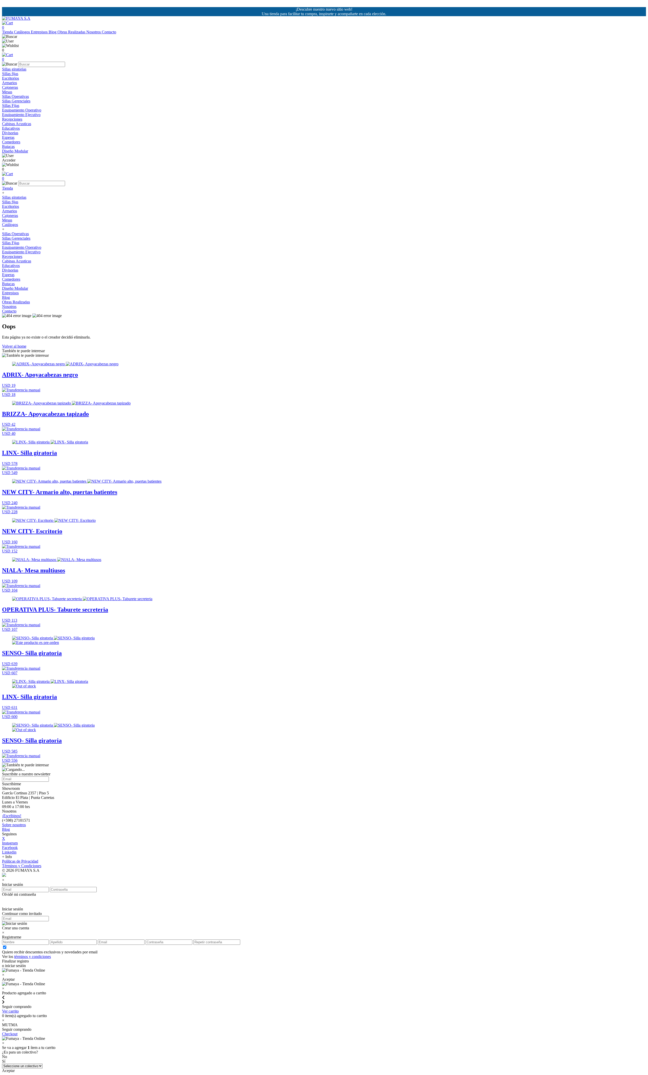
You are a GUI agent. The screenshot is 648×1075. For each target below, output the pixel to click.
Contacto (109, 32)
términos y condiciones (32, 956)
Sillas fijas (10, 74)
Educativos (11, 128)
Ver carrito (10, 1011)
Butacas (8, 146)
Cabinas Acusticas (16, 124)
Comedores (11, 142)
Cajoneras (10, 87)
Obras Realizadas (71, 32)
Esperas (8, 137)
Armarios (9, 83)
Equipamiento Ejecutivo (21, 115)
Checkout (9, 1034)
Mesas (7, 92)
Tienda (8, 32)
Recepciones (12, 119)
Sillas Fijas (10, 105)
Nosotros (94, 32)
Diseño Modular (15, 151)
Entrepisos (40, 32)
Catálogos (22, 32)
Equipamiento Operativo (21, 110)
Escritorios (10, 78)
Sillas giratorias (14, 69)
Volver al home (14, 346)
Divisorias (10, 133)
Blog (53, 32)
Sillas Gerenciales (16, 101)
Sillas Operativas (15, 96)
